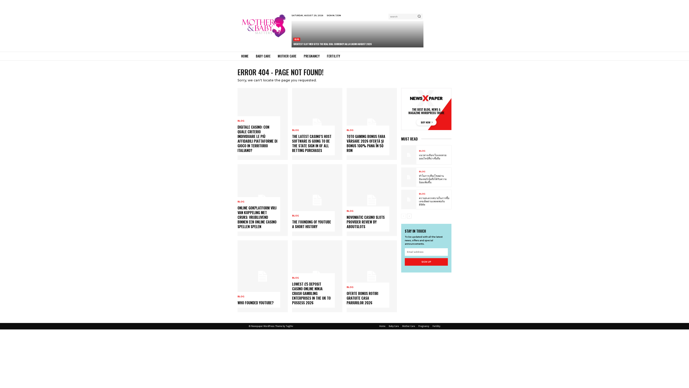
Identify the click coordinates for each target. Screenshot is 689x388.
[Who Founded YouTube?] (263, 276)
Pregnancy (423, 326)
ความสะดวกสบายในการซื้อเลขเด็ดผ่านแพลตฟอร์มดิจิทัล (434, 201)
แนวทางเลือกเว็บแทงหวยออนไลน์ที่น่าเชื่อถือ (432, 156)
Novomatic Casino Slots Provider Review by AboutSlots (366, 221)
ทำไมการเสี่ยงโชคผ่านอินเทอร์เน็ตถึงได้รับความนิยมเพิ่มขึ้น (433, 179)
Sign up (426, 261)
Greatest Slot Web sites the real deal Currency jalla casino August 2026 (332, 44)
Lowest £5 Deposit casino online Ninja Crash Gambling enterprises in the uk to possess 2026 (311, 293)
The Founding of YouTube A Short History (311, 224)
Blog (296, 39)
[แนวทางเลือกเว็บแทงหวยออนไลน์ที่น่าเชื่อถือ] (408, 155)
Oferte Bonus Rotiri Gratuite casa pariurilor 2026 (362, 298)
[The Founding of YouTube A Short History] (317, 200)
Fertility (436, 326)
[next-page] (409, 216)
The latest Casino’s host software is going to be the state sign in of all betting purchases (311, 143)
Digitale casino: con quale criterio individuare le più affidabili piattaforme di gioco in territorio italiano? (257, 138)
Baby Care (394, 326)
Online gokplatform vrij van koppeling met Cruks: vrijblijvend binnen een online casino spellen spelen (257, 217)
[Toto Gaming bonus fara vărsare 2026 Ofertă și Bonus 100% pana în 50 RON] (372, 124)
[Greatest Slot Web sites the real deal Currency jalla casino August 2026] (357, 34)
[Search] (419, 16)
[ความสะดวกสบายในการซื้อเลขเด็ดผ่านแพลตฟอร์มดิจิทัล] (408, 199)
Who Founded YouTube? (256, 302)
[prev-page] (403, 216)
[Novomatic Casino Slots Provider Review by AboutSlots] (372, 200)
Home (382, 326)
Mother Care (408, 326)
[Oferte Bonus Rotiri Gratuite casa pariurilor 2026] (372, 276)
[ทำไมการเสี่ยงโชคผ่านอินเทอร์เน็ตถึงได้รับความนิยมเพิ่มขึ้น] (408, 177)
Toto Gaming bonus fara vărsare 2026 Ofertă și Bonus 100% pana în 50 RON (366, 143)
